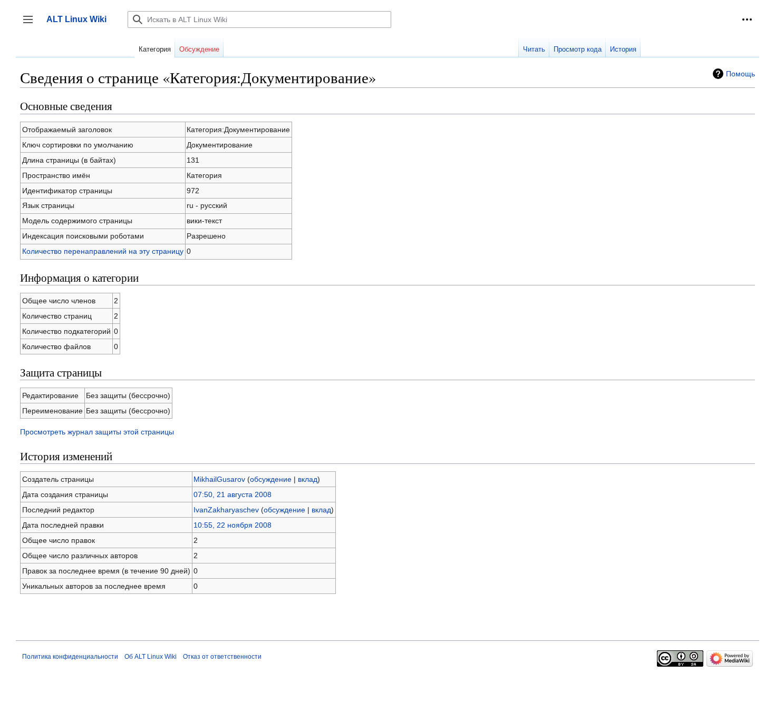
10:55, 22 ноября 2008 (232, 525)
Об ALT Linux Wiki (150, 656)
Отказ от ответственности (222, 656)
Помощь (740, 74)
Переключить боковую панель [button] (31, 24)
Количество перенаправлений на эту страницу (102, 251)
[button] (747, 19)
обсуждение (271, 479)
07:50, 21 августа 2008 (232, 494)
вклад (307, 479)
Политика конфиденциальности (70, 656)
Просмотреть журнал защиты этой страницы (97, 432)
